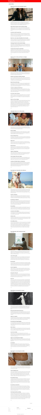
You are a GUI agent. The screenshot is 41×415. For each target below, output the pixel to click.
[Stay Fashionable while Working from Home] (20, 241)
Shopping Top (11, 1)
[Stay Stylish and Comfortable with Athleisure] (20, 180)
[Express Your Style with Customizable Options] (20, 14)
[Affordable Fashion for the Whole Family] (20, 119)
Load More (31, 403)
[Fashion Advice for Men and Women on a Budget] (20, 65)
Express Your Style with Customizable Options (18, 6)
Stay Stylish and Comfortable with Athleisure (18, 170)
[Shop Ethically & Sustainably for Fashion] (20, 298)
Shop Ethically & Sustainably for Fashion (17, 290)
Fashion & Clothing (12, 232)
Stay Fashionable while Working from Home (18, 231)
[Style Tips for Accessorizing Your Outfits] (20, 359)
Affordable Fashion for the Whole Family (17, 111)
